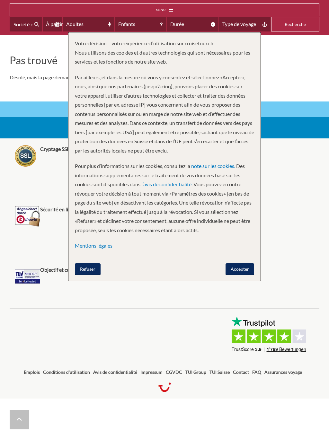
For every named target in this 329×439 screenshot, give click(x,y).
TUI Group (195, 372)
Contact (241, 372)
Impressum (151, 372)
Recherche (295, 24)
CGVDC (174, 372)
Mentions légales (93, 245)
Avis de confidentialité (115, 372)
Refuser (87, 269)
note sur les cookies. (213, 166)
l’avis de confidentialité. (166, 184)
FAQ (256, 372)
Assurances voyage (283, 372)
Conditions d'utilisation (66, 372)
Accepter (240, 269)
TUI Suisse (219, 372)
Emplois (32, 372)
